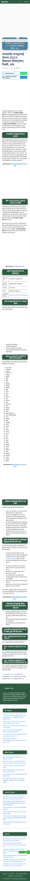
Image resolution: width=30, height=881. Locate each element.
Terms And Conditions (21, 873)
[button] (19, 2)
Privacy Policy (18, 876)
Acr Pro (4, 2)
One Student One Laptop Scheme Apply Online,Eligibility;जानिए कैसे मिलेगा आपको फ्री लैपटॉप (14, 817)
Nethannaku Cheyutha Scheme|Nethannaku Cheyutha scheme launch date (14, 740)
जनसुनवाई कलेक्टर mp (18, 678)
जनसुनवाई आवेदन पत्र (7, 678)
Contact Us (11, 873)
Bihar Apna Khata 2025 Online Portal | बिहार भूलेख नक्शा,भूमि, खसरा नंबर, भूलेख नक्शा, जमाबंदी (14, 780)
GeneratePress (22, 878)
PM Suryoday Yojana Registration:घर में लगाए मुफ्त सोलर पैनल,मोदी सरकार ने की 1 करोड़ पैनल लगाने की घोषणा (14, 803)
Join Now (23, 73)
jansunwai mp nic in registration (13, 674)
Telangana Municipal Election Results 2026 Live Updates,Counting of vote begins (14, 851)
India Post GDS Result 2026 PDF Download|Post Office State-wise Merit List (14, 845)
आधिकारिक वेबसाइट (10, 558)
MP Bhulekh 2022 (18, 266)
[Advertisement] (15, 20)
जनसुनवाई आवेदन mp (7, 676)
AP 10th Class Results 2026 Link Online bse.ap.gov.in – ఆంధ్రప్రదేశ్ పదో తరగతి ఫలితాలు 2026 (14, 717)
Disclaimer (10, 876)
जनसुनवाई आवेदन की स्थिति (19, 676)
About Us (5, 873)
